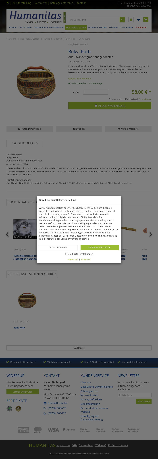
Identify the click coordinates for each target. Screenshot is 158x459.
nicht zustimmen (59, 247)
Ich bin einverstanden (99, 247)
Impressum (86, 259)
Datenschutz (72, 259)
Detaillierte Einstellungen (80, 253)
